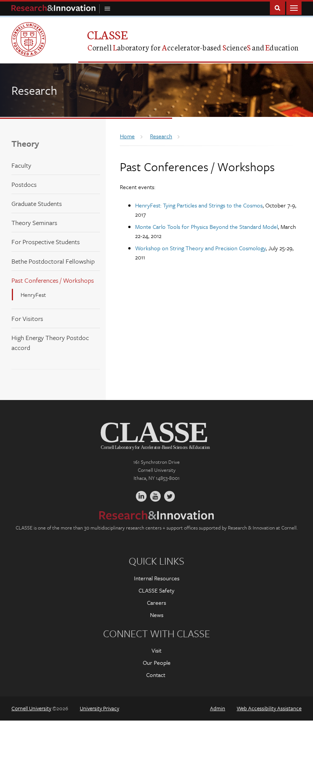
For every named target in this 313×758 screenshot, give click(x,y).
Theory (25, 143)
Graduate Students (36, 203)
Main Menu (294, 7)
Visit (156, 650)
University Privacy (99, 708)
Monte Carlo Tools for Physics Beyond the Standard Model (206, 226)
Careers (156, 602)
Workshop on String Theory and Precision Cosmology (200, 248)
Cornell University (31, 708)
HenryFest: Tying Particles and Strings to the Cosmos (199, 205)
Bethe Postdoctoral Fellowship (53, 261)
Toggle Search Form (277, 7)
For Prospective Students (45, 241)
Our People (157, 662)
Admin (217, 708)
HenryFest (33, 294)
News (156, 615)
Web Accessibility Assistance (269, 708)
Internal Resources (156, 578)
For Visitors (27, 318)
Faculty (21, 165)
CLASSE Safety (156, 590)
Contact (155, 675)
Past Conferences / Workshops (52, 280)
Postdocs (24, 184)
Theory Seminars (34, 222)
